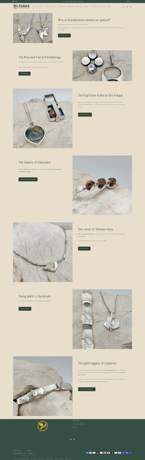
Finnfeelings (24, 73)
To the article (64, 35)
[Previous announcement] (49, 1)
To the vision (84, 248)
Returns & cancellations (79, 424)
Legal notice (68, 458)
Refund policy (34, 458)
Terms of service (49, 458)
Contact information (59, 458)
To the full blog (84, 114)
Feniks (18, 458)
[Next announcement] (95, 1)
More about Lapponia (86, 389)
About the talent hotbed (28, 179)
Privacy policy (41, 458)
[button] (38, 6)
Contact (75, 426)
